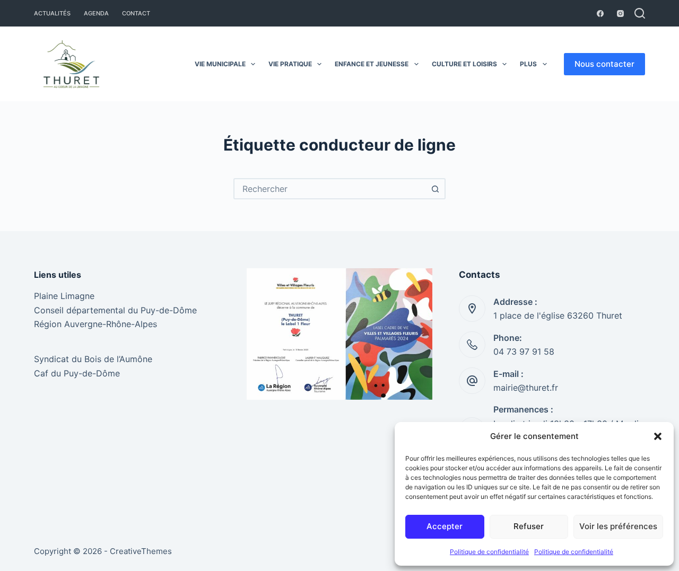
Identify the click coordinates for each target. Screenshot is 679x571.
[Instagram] (620, 13)
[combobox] (329, 188)
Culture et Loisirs (464, 64)
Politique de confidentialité (489, 552)
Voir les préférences (618, 526)
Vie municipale (220, 64)
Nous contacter (604, 64)
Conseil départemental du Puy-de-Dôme (115, 310)
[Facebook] (600, 13)
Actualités (52, 13)
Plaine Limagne (64, 296)
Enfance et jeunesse (371, 64)
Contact (136, 13)
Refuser (528, 526)
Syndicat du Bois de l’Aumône (93, 359)
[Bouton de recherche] (435, 188)
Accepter (444, 526)
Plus (528, 64)
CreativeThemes (141, 551)
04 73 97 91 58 (523, 351)
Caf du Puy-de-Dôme (77, 373)
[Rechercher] (639, 13)
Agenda (96, 13)
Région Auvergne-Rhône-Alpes (95, 324)
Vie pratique (290, 64)
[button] (657, 436)
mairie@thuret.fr (525, 387)
